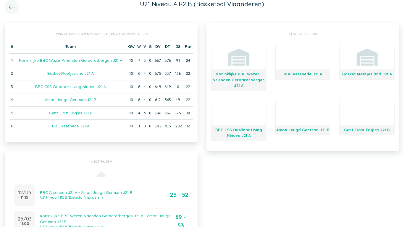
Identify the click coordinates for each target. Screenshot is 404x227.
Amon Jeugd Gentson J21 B (70, 99)
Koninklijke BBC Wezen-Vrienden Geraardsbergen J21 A (70, 60)
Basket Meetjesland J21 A (70, 73)
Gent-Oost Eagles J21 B (71, 113)
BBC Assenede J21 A (70, 126)
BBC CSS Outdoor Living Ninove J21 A (70, 86)
